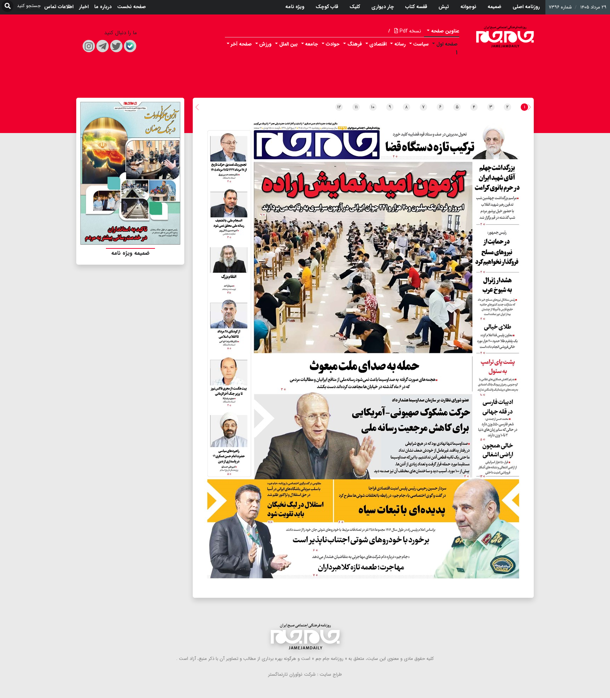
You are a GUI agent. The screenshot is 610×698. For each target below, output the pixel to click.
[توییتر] (116, 46)
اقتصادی (378, 44)
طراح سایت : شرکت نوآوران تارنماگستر (305, 674)
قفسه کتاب (416, 7)
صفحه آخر (241, 44)
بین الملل (288, 44)
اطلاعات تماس (58, 7)
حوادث (333, 44)
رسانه (400, 44)
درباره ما (103, 7)
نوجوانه (468, 7)
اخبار (84, 7)
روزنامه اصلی (526, 7)
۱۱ (356, 107)
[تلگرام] (102, 46)
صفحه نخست (131, 7)
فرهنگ (354, 44)
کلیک (354, 7)
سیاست (421, 44)
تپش (443, 7)
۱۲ (339, 107)
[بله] (130, 46)
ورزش (265, 44)
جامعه (311, 44)
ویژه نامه (294, 7)
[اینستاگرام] (89, 46)
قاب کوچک (327, 7)
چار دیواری (382, 7)
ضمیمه (494, 7)
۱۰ (373, 107)
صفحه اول (447, 44)
